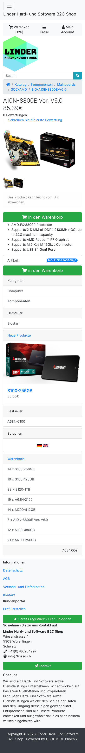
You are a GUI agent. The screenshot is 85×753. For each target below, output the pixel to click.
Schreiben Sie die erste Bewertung (35, 120)
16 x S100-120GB (20, 479)
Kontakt (9, 595)
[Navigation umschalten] (9, 6)
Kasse (44, 32)
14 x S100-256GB (20, 469)
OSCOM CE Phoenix (61, 739)
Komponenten (42, 84)
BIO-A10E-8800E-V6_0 (49, 89)
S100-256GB (19, 390)
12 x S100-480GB (21, 530)
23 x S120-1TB (18, 489)
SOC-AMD (19, 89)
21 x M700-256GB (21, 540)
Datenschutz (13, 570)
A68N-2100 (16, 421)
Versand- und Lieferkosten (23, 587)
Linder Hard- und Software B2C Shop (39, 14)
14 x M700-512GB (21, 510)
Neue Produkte (19, 335)
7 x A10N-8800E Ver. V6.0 (27, 520)
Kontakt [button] (44, 666)
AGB (6, 578)
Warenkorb (15, 459)
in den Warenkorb (45, 217)
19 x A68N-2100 (20, 499)
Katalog (21, 84)
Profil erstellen (14, 609)
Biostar (12, 323)
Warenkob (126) (21, 29)
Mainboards (66, 84)
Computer (15, 291)
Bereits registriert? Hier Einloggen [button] (44, 619)
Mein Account (67, 29)
